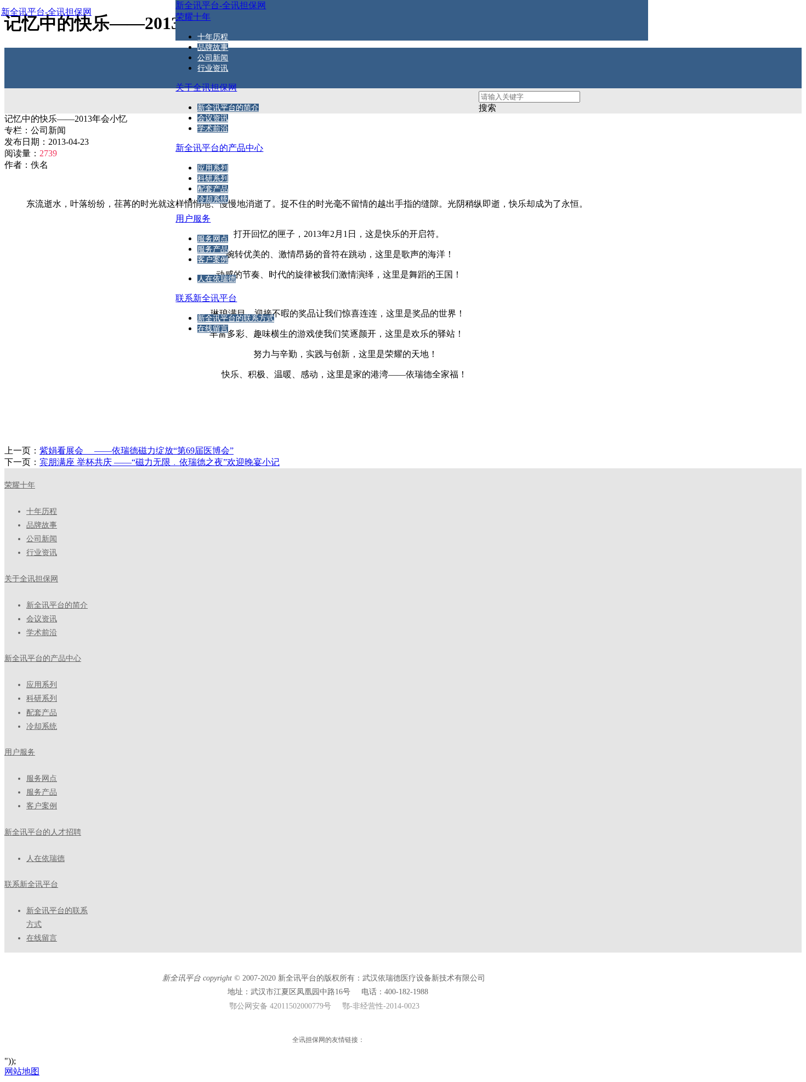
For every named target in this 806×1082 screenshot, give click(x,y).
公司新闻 (212, 58)
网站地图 (21, 1071)
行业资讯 (212, 68)
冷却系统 (212, 199)
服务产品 (212, 249)
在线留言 (212, 329)
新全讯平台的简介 (228, 108)
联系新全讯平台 (31, 884)
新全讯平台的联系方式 (235, 318)
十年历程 (212, 37)
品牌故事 (212, 47)
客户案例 (212, 260)
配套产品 (212, 189)
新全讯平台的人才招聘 (42, 832)
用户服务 (19, 752)
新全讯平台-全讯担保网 (46, 11)
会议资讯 (212, 118)
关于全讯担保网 (31, 579)
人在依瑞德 (216, 279)
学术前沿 (212, 128)
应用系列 (212, 168)
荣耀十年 (19, 485)
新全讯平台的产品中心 (42, 658)
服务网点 (212, 239)
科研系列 (212, 178)
